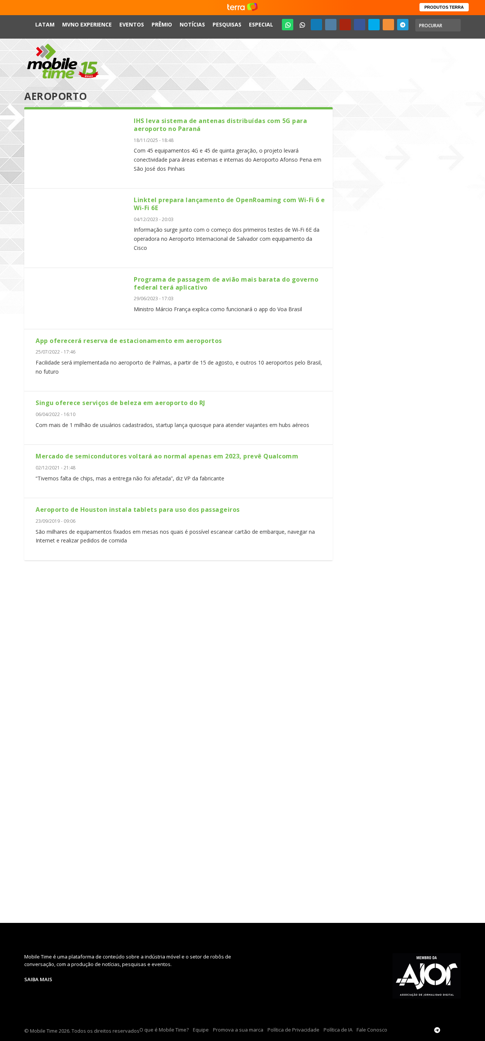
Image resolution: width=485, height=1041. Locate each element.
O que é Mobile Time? (164, 1029)
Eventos (131, 24)
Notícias (192, 24)
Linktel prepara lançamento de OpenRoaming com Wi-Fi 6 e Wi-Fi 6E (229, 204)
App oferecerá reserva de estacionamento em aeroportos (129, 341)
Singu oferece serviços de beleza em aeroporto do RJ (120, 403)
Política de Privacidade (293, 1029)
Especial (261, 24)
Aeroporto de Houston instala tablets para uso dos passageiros (138, 509)
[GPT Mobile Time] (302, 24)
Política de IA (338, 1029)
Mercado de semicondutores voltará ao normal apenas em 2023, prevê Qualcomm (167, 456)
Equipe (201, 1029)
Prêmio (162, 24)
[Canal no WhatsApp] (287, 24)
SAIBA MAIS (38, 979)
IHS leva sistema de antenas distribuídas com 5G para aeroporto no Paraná (220, 125)
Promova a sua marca (238, 1029)
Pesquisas (227, 24)
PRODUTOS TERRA (444, 7)
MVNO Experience (87, 24)
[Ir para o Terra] (242, 7)
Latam (45, 24)
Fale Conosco (372, 1029)
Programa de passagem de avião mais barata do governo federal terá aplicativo (226, 283)
